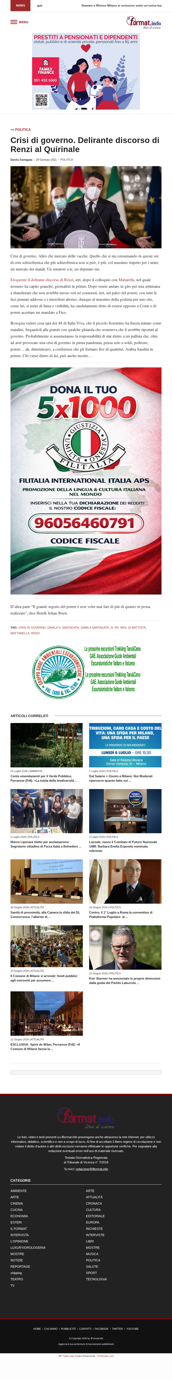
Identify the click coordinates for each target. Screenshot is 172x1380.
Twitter (117, 1328)
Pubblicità (68, 1328)
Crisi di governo (32, 627)
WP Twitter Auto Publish (70, 1356)
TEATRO (16, 1279)
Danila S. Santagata (63, 627)
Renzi (35, 633)
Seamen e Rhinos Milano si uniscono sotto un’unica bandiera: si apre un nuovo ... (96, 5)
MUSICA (92, 1254)
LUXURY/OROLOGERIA (28, 1247)
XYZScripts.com (105, 1356)
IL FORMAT (18, 1228)
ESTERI (16, 1222)
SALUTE (92, 1266)
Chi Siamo (50, 1328)
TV (12, 1285)
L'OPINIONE (19, 1241)
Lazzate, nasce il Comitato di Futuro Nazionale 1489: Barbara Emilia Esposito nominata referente (123, 846)
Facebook (101, 1328)
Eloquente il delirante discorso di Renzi (41, 279)
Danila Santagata (21, 159)
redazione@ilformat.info (92, 1169)
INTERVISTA (19, 1235)
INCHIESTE (94, 1228)
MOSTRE (93, 1247)
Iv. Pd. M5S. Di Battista (128, 627)
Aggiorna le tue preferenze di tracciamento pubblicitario (86, 1344)
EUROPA (92, 1222)
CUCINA (16, 1210)
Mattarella (126, 279)
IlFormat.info (97, 1338)
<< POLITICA (20, 129)
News (20, 5)
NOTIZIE (16, 1260)
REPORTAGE (20, 1266)
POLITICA (66, 159)
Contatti (85, 1328)
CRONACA (94, 1203)
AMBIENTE (35, 771)
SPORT (91, 1273)
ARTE (90, 1191)
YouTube (132, 1328)
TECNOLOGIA (96, 1279)
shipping (16, 1273)
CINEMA (16, 1203)
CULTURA (93, 1210)
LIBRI (90, 1241)
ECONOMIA (19, 1216)
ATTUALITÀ (37, 907)
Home (37, 1328)
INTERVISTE (95, 1235)
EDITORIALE (95, 1216)
